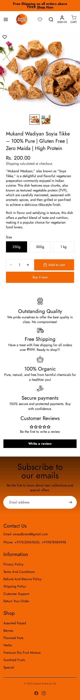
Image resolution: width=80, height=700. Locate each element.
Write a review (40, 443)
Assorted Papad (14, 623)
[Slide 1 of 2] (34, 119)
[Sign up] (70, 502)
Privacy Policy (13, 564)
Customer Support (16, 593)
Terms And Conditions (19, 571)
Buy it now (40, 277)
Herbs (7, 645)
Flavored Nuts (13, 637)
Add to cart (56, 264)
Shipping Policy (14, 586)
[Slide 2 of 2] (45, 119)
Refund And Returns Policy (22, 579)
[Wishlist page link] (40, 19)
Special (8, 667)
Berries (8, 630)
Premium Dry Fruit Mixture (22, 652)
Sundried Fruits (14, 660)
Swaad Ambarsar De (45, 683)
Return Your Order (16, 601)
